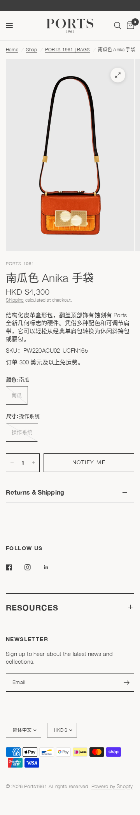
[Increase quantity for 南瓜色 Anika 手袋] (33, 463)
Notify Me (89, 462)
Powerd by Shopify (112, 786)
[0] (129, 25)
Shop (31, 49)
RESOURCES (32, 607)
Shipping (15, 300)
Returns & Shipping (35, 492)
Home (12, 49)
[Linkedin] (51, 567)
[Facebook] (14, 567)
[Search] (117, 25)
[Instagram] (33, 567)
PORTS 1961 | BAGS (67, 49)
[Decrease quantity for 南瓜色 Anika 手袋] (12, 463)
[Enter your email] (126, 682)
